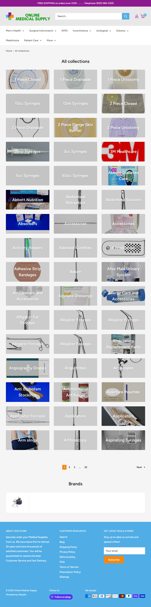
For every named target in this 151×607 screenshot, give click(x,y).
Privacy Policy (67, 551)
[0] (143, 16)
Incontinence (80, 30)
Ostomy (120, 30)
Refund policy (67, 556)
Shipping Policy (68, 546)
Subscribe (113, 559)
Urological (102, 30)
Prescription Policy (70, 571)
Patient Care (31, 40)
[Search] (125, 16)
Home (9, 51)
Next (139, 467)
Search (63, 536)
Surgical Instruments (41, 30)
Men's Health (13, 30)
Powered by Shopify (16, 594)
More (50, 40)
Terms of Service (69, 566)
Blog (62, 541)
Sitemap (64, 576)
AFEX (64, 30)
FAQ (62, 561)
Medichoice (12, 40)
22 (85, 467)
